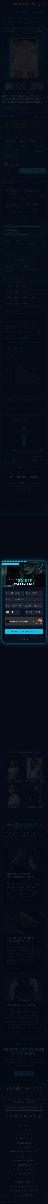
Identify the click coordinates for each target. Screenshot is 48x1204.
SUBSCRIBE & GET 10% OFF (24, 631)
